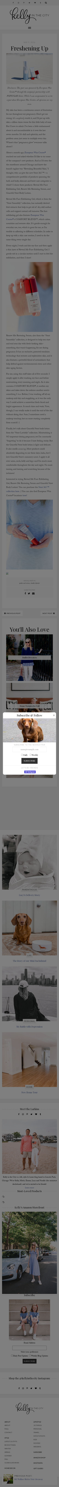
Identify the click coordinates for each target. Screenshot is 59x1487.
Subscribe (29, 761)
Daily (25, 755)
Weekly (35, 755)
